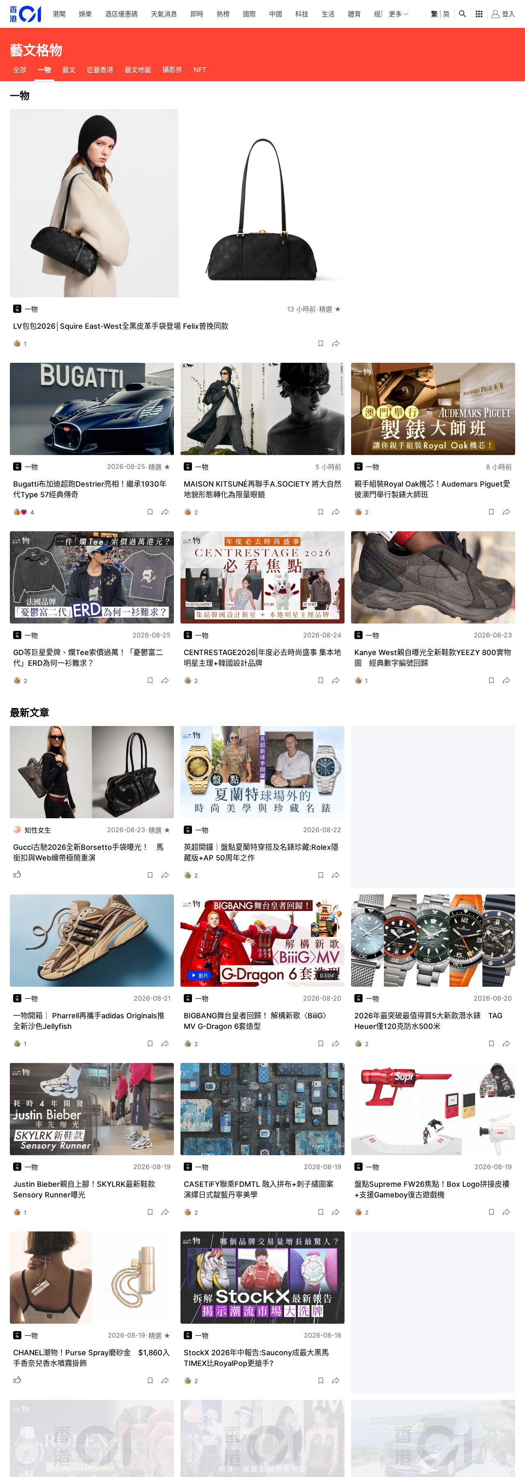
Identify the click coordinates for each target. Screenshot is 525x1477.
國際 (249, 14)
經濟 (380, 14)
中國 (275, 14)
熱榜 (223, 14)
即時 (196, 14)
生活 (328, 14)
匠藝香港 (100, 70)
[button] (320, 343)
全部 (19, 70)
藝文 (68, 70)
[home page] (25, 14)
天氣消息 (164, 14)
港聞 (59, 14)
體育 (354, 14)
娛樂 (85, 14)
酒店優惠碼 (121, 14)
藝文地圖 (138, 70)
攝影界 (172, 70)
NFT (200, 70)
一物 (44, 70)
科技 (301, 14)
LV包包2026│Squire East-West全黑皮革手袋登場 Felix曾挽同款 (120, 326)
